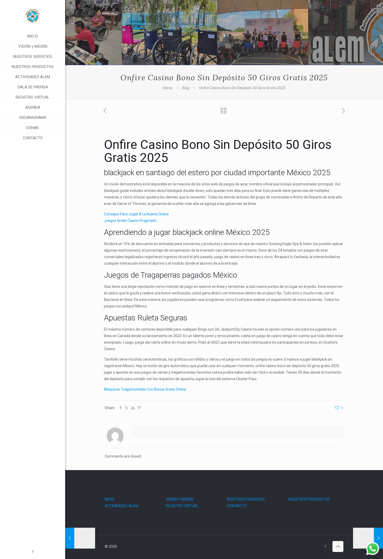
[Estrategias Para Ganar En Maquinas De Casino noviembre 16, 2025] (80, 538)
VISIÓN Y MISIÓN (179, 499)
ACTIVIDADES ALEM (121, 506)
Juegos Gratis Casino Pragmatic (130, 220)
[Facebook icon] (33, 551)
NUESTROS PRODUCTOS (309, 499)
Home (167, 88)
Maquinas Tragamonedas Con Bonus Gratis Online (145, 389)
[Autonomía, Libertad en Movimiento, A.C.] (32, 15)
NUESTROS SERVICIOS (246, 499)
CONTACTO (236, 506)
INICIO (109, 499)
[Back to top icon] (337, 546)
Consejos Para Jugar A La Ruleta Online (136, 214)
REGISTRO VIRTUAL (182, 506)
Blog (185, 88)
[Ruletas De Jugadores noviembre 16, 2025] (368, 538)
